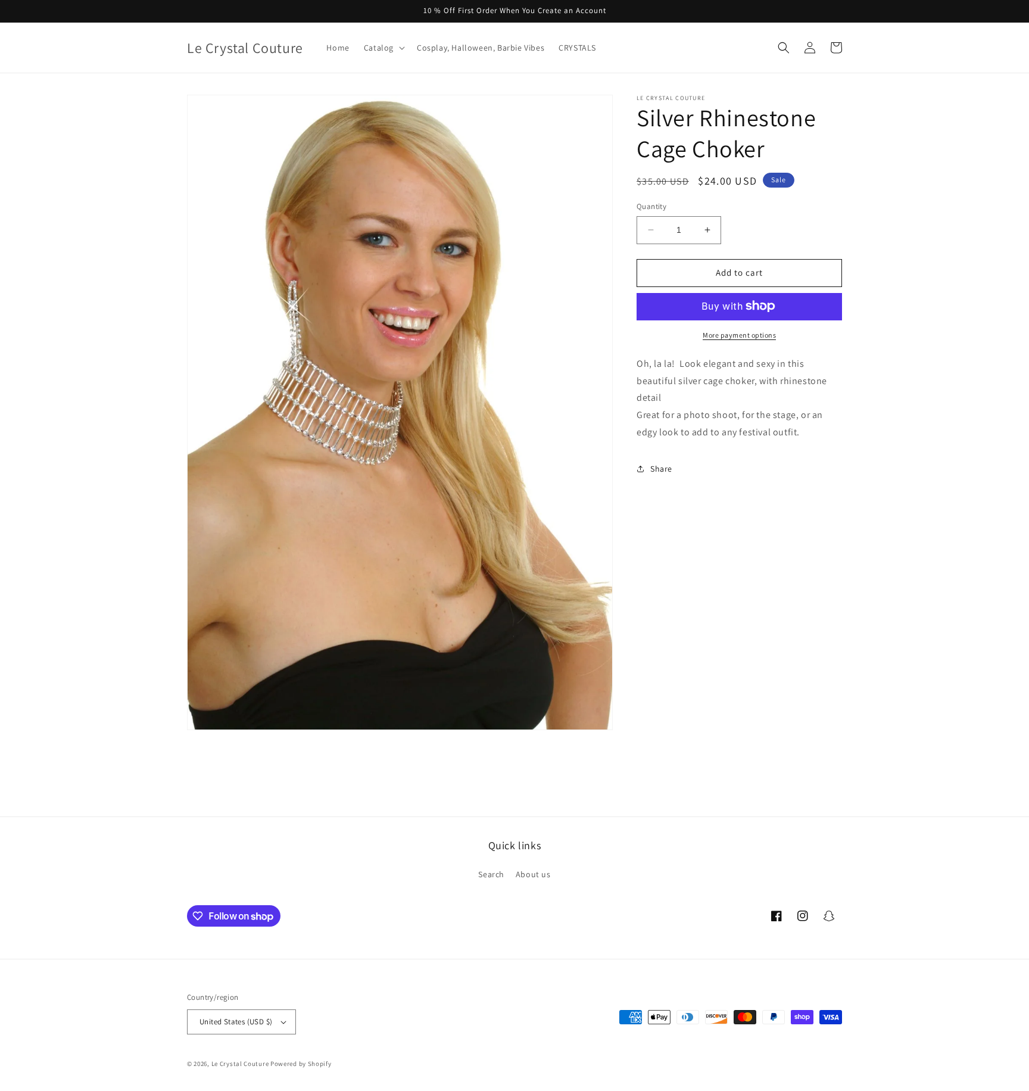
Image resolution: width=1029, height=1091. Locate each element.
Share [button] (661, 468)
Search (491, 874)
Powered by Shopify (301, 1063)
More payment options (739, 334)
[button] (383, 47)
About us (533, 874)
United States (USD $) (235, 1022)
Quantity (651, 206)
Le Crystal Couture (240, 1063)
